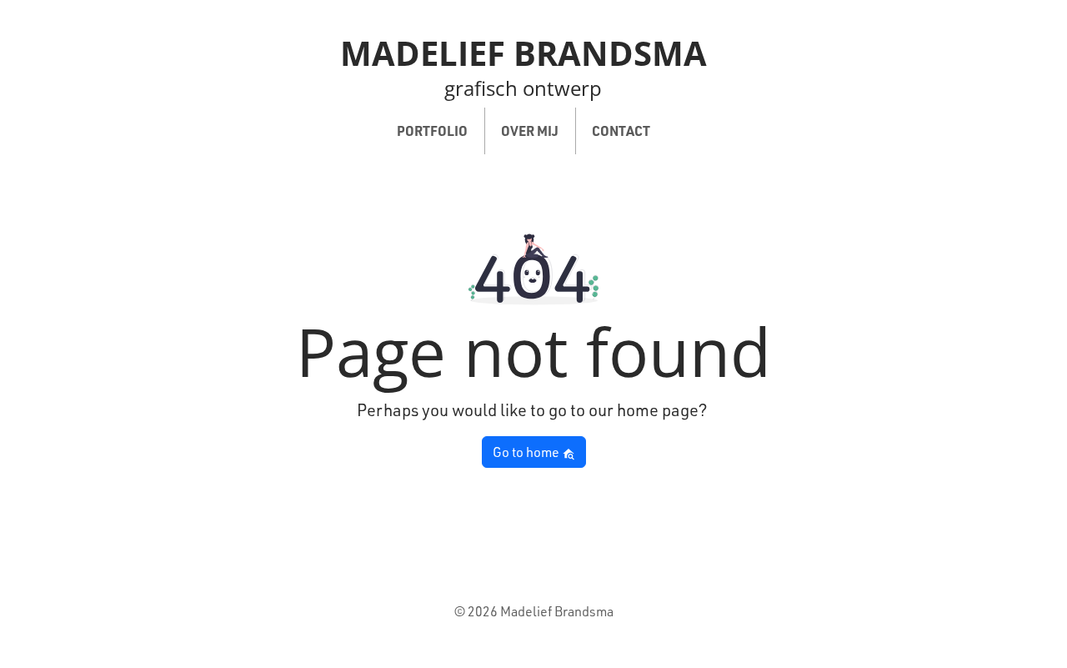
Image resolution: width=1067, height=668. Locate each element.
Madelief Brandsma (523, 53)
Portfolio (432, 130)
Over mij (530, 130)
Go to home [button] (527, 452)
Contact (621, 130)
